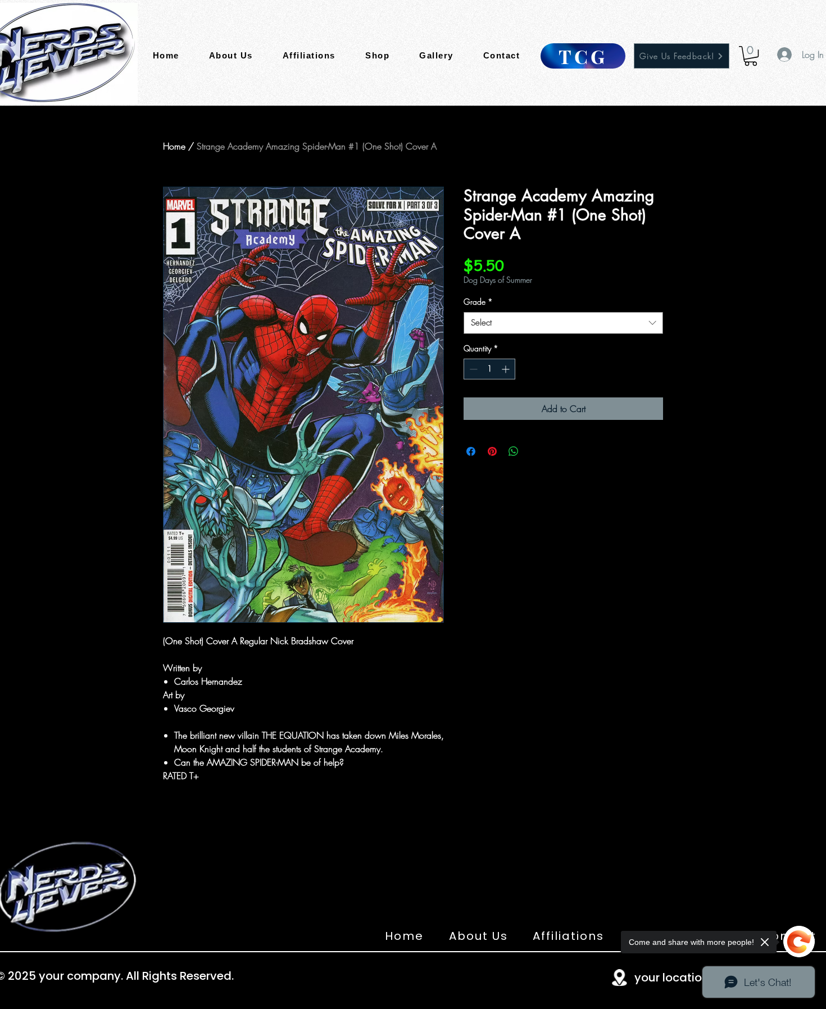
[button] (751, 56)
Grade (478, 301)
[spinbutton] (489, 369)
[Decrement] (472, 369)
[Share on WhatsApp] (513, 451)
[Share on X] (535, 451)
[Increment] (507, 369)
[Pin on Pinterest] (492, 451)
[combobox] (563, 323)
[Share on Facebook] (471, 451)
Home (174, 146)
